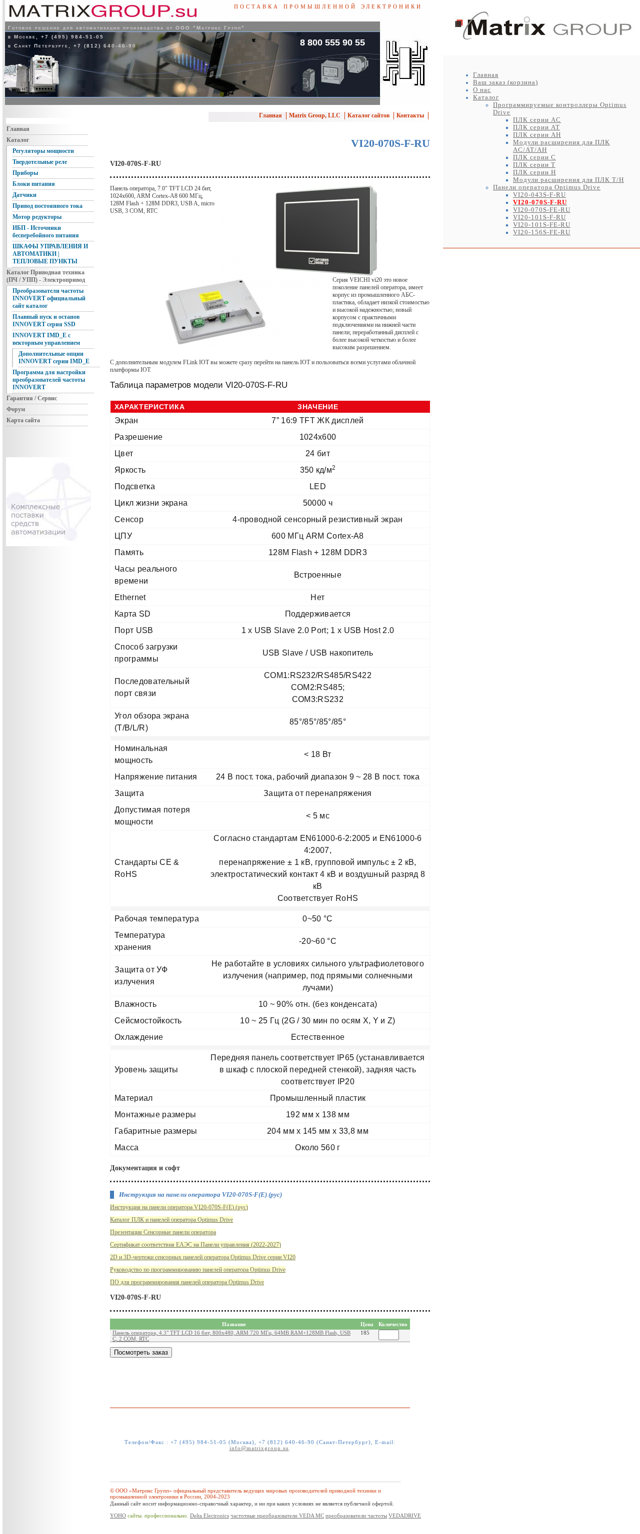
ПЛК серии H (534, 172)
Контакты (410, 115)
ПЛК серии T (534, 164)
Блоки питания (33, 183)
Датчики (24, 194)
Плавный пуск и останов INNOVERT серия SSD (46, 320)
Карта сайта (23, 420)
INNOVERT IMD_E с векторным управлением (46, 339)
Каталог (486, 97)
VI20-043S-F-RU (539, 194)
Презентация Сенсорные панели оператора (163, 1232)
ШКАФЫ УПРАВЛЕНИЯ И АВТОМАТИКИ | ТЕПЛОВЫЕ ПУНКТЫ (50, 254)
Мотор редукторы (37, 216)
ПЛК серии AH (537, 134)
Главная (485, 74)
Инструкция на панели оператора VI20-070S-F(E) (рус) (179, 1207)
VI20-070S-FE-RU (541, 209)
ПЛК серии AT (536, 127)
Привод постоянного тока (47, 205)
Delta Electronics (209, 1516)
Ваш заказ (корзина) (505, 82)
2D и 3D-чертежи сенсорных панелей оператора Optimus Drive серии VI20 (203, 1257)
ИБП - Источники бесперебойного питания (45, 231)
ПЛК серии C (534, 157)
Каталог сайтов (369, 115)
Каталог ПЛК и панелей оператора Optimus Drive (171, 1219)
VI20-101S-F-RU (539, 217)
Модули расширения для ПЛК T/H (568, 179)
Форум (15, 409)
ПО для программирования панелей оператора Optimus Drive (187, 1282)
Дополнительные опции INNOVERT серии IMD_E (54, 357)
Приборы (25, 172)
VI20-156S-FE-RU (541, 232)
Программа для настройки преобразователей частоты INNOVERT (49, 380)
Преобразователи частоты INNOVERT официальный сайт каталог (49, 298)
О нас (482, 89)
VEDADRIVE (404, 1516)
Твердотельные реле (39, 161)
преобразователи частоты (356, 1516)
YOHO (118, 1516)
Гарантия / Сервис (31, 398)
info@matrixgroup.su (259, 1448)
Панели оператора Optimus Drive (546, 187)
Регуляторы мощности (43, 150)
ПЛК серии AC (537, 119)
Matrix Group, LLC (314, 115)
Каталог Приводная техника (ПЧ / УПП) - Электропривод (45, 276)
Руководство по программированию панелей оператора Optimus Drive (198, 1269)
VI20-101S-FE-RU (541, 224)
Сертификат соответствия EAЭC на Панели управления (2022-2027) (195, 1244)
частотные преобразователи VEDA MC (277, 1516)
